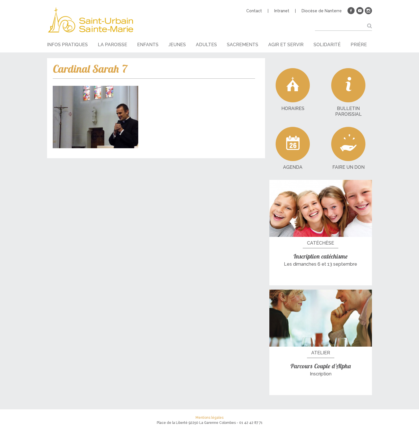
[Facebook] (351, 11)
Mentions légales (209, 418)
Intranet (281, 11)
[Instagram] (368, 11)
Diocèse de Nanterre (322, 11)
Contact (254, 11)
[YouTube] (359, 11)
